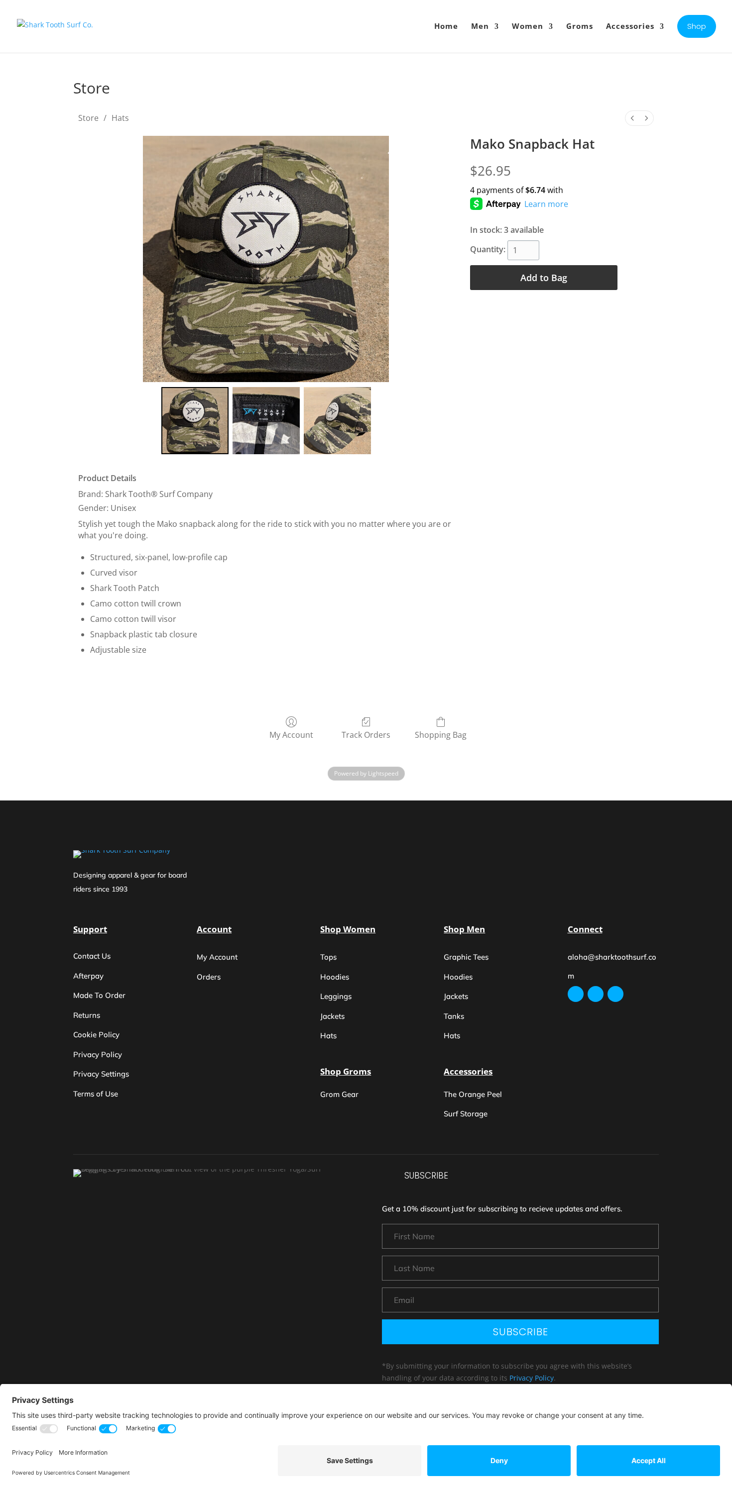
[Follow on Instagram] (576, 994)
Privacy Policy (531, 1378)
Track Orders (366, 734)
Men (480, 26)
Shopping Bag (441, 734)
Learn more (546, 203)
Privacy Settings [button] (101, 1074)
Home (446, 26)
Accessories (630, 26)
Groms (579, 26)
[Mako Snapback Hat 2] (337, 420)
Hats (120, 117)
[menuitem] (632, 118)
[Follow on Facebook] (596, 994)
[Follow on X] (615, 994)
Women (527, 26)
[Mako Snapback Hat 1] (266, 420)
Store (88, 117)
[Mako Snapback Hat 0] (195, 420)
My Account (291, 734)
